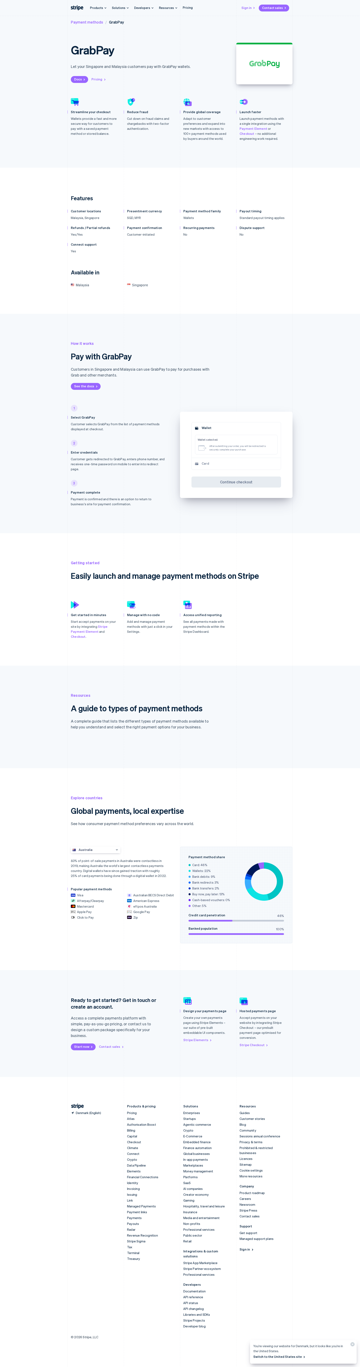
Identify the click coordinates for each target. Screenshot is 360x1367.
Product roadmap (252, 1193)
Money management (198, 1171)
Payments (134, 1218)
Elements (134, 1171)
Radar (131, 1229)
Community (248, 1130)
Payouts (133, 1224)
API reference (193, 1297)
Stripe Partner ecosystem (202, 1269)
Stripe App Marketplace (200, 1263)
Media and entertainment (201, 1218)
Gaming (188, 1200)
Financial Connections (142, 1177)
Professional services (199, 1229)
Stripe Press (248, 1210)
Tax (129, 1247)
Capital (132, 1136)
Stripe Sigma (136, 1241)
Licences (246, 1159)
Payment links (137, 1212)
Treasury (133, 1259)
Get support (248, 1233)
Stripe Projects (194, 1320)
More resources (251, 1176)
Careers (245, 1199)
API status (190, 1303)
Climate (132, 1148)
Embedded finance (197, 1142)
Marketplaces (193, 1165)
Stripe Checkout (252, 1045)
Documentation (194, 1291)
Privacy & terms (251, 1142)
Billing (131, 1130)
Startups (189, 1119)
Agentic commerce (197, 1124)
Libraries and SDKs (196, 1314)
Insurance (190, 1212)
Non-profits (191, 1224)
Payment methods (87, 22)
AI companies (193, 1189)
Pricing (188, 7)
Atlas (131, 1119)
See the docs (84, 386)
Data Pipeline (136, 1165)
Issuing (132, 1194)
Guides (245, 1113)
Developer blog (194, 1326)
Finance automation (197, 1148)
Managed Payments (141, 1206)
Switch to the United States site (277, 1356)
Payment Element (253, 128)
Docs (78, 79)
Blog (243, 1124)
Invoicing (133, 1189)
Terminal (133, 1253)
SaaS (187, 1183)
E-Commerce (192, 1136)
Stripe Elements (195, 1040)
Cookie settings (251, 1170)
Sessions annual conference (260, 1136)
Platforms (190, 1177)
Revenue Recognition (142, 1235)
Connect (133, 1154)
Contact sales (272, 8)
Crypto (132, 1159)
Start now (81, 1046)
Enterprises (191, 1113)
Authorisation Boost (141, 1124)
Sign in (246, 8)
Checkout (247, 133)
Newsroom (247, 1204)
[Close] (352, 1345)
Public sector (192, 1235)
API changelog (193, 1309)
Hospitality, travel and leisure (204, 1206)
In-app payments (195, 1159)
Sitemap (246, 1164)
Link (130, 1200)
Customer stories (252, 1119)
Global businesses (196, 1154)
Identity (132, 1183)
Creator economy (196, 1194)
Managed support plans (257, 1239)
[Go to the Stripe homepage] (75, 1106)
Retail (187, 1241)
